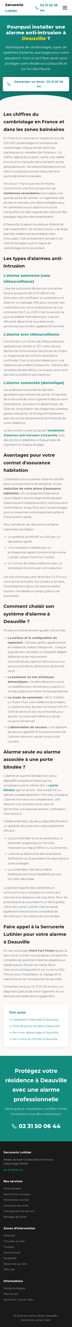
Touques (8, 1246)
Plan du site (10, 1293)
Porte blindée (12, 1188)
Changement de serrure (18, 1211)
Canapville (10, 1258)
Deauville (30, 969)
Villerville (9, 1269)
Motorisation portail (16, 1199)
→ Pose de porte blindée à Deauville (34, 1026)
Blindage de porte (15, 1216)
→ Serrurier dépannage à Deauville (33, 1032)
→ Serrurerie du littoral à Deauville (33, 1039)
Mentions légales (14, 1288)
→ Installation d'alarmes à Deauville (33, 1019)
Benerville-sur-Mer (15, 1264)
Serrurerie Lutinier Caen (29, 906)
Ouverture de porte (15, 1205)
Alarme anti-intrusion (16, 1194)
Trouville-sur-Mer (14, 1241)
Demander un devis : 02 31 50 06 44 (38, 84)
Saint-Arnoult (11, 1252)
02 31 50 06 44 (49, 7)
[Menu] (65, 8)
